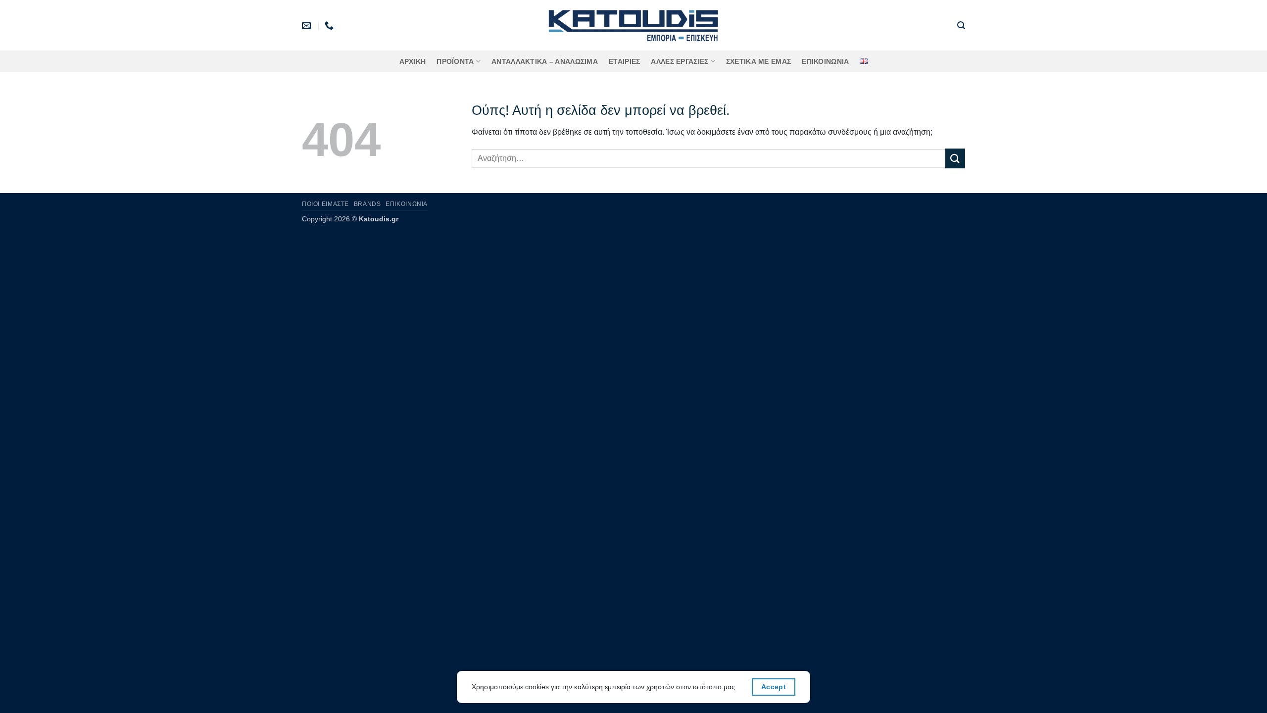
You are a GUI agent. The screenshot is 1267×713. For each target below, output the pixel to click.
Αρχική (412, 61)
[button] (961, 25)
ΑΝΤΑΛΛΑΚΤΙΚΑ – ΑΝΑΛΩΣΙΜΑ (544, 61)
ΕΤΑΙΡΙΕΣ (624, 61)
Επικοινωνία (825, 61)
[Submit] (955, 158)
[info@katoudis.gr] (307, 25)
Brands (367, 204)
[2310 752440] (330, 25)
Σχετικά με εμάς (758, 61)
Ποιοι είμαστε (325, 204)
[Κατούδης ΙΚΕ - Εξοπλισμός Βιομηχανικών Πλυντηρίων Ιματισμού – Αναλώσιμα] (634, 25)
